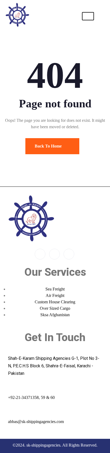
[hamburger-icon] (88, 16)
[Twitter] (54, 254)
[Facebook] (40, 254)
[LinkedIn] (69, 254)
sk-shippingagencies (43, 445)
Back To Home (49, 146)
